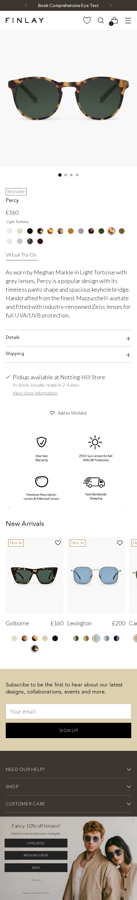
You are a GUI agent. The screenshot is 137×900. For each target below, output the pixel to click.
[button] (68, 412)
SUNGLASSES (36, 843)
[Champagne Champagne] (9, 231)
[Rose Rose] (9, 241)
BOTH (36, 867)
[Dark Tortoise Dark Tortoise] (91, 231)
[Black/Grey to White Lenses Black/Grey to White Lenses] (116, 638)
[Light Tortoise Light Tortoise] (50, 231)
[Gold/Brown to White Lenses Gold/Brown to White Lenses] (86, 638)
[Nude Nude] (45, 638)
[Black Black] (30, 231)
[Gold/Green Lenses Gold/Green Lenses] (76, 638)
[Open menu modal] (127, 20)
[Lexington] (96, 575)
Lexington (79, 623)
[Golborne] (34, 575)
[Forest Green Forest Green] (101, 231)
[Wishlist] (86, 20)
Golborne (17, 623)
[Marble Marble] (60, 231)
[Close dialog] (133, 819)
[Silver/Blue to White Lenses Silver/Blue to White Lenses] (106, 638)
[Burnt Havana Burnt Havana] (35, 638)
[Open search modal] (100, 20)
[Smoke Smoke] (20, 241)
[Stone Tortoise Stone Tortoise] (30, 241)
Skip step (35, 879)
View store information (35, 393)
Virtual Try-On (21, 254)
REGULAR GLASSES (36, 855)
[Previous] (26, 5)
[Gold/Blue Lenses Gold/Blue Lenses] (96, 638)
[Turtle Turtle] (40, 231)
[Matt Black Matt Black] (81, 231)
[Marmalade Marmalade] (71, 231)
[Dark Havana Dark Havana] (40, 241)
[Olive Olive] (122, 231)
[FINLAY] (25, 20)
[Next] (111, 5)
